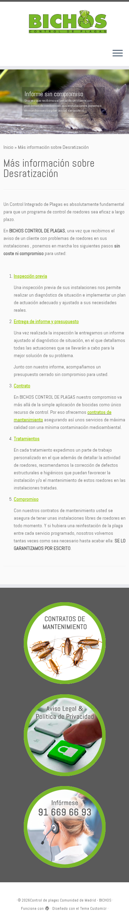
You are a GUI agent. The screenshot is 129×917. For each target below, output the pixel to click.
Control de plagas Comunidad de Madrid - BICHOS (70, 900)
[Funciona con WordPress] (47, 907)
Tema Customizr (93, 908)
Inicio (8, 147)
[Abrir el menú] (117, 53)
